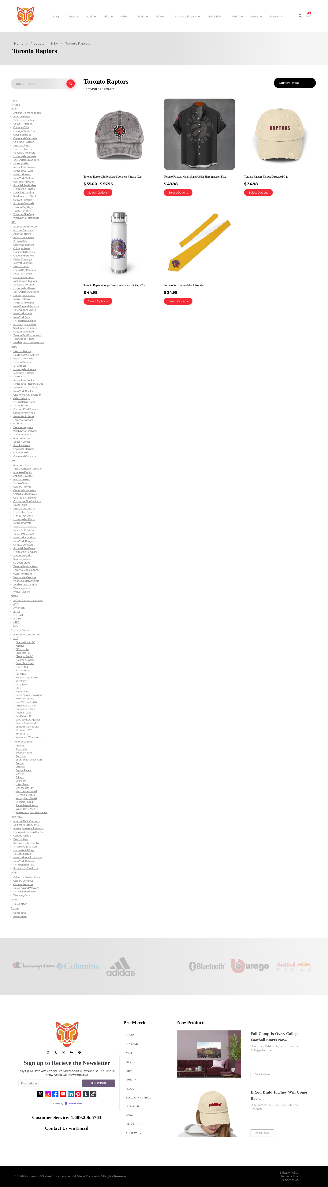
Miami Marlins (21, 163)
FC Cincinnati (23, 670)
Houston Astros (22, 149)
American (18, 607)
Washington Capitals (25, 584)
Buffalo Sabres (22, 483)
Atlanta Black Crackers (26, 821)
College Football (261, 1050)
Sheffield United (24, 801)
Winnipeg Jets (21, 588)
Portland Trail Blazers (25, 409)
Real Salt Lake (23, 712)
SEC (15, 625)
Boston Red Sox (22, 123)
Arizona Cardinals (23, 230)
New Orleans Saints (24, 309)
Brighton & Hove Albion (29, 759)
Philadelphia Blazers (25, 891)
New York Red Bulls (26, 702)
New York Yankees (24, 178)
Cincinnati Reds (22, 134)
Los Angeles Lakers (24, 369)
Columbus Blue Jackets (27, 501)
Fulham (20, 777)
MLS (15, 638)
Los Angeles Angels (24, 156)
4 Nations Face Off (24, 465)
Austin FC (21, 645)
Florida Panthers (23, 515)
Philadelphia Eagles (24, 320)
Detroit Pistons (22, 351)
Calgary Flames (22, 486)
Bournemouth (24, 752)
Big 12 (16, 611)
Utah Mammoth (22, 573)
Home (19, 43)
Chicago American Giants (28, 832)
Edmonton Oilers (23, 512)
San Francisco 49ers (25, 328)
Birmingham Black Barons (28, 828)
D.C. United (22, 667)
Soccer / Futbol (20, 630)
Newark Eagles (22, 853)
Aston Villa (21, 749)
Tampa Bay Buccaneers (27, 335)
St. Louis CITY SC (25, 730)
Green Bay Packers (24, 270)
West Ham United (25, 809)
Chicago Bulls (21, 452)
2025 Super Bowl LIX (25, 226)
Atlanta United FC (25, 642)
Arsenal (20, 745)
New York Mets (22, 174)
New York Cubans (23, 861)
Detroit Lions (21, 266)
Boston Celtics (22, 441)
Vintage (15, 104)
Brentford (21, 756)
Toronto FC (22, 733)
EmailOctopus (75, 1104)
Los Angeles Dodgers (26, 159)
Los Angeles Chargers (26, 291)
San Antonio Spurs (23, 416)
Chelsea (20, 766)
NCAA (14, 595)
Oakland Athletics (23, 181)
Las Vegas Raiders (24, 295)
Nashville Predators (24, 530)
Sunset (15, 908)
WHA (14, 872)
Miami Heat (20, 376)
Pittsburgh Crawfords (25, 868)
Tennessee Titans (23, 338)
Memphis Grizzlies (24, 373)
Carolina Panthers (23, 244)
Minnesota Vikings (24, 302)
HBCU (16, 622)
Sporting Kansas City (27, 726)
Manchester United (26, 791)
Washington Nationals (26, 217)
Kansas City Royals (24, 152)
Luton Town (22, 784)
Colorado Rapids (25, 660)
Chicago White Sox (24, 131)
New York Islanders (24, 537)
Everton (20, 773)
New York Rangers (24, 541)
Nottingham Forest (26, 798)
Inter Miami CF (23, 681)
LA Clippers (19, 365)
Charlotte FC (22, 653)
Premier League (23, 741)
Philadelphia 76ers (24, 402)
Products (37, 43)
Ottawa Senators (23, 544)
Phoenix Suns (21, 405)
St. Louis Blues (21, 562)
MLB (14, 108)
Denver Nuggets (23, 427)
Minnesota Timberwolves (28, 383)
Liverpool (21, 780)
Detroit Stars (20, 839)
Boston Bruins (21, 479)
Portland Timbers (25, 709)
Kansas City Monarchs (26, 843)
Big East (18, 615)
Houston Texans (22, 273)
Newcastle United (25, 794)
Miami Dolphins (22, 299)
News (14, 899)
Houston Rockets (23, 358)
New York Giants (22, 313)
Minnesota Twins (23, 170)
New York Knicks (23, 391)
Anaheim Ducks (22, 472)
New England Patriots (26, 306)
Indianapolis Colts (23, 277)
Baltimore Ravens (23, 237)
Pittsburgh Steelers (24, 324)
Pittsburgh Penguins (25, 551)
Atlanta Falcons (22, 233)
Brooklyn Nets (21, 445)
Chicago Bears (21, 248)
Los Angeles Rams (24, 288)
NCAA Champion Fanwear (28, 600)
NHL (13, 460)
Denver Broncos (23, 262)
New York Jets (21, 317)
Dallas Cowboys (22, 259)
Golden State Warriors (26, 355)
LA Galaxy (21, 684)
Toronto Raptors (23, 420)
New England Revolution (29, 695)
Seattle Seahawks (24, 331)
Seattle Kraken (22, 559)
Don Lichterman (290, 1046)
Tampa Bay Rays (23, 207)
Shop (14, 100)
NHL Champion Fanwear (27, 468)
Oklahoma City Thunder (27, 394)
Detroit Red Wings (24, 508)
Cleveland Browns (23, 255)
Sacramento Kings (24, 412)
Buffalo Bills (20, 241)
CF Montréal (22, 649)
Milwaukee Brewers (24, 167)
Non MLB (16, 816)
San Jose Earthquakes (28, 719)
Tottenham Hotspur (27, 805)
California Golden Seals (26, 877)
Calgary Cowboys (23, 880)
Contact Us (19, 912)
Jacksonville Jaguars (25, 281)
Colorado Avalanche (25, 497)
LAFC (18, 688)
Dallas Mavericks (23, 434)
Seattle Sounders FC (27, 723)
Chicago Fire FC (24, 656)
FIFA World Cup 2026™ (26, 634)
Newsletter (20, 903)
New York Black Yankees (27, 857)
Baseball (256, 1109)
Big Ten (17, 618)
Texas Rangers (22, 210)
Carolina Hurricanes (24, 490)
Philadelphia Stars (23, 864)
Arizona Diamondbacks (27, 112)
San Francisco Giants (25, 196)
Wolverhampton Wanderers (31, 812)
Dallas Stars (20, 504)
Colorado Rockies (23, 141)
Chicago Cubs (21, 127)
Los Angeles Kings (24, 519)
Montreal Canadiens (25, 526)
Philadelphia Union (26, 705)
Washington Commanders (28, 342)
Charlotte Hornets (24, 449)
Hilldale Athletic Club (25, 846)
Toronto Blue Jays (23, 214)
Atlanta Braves (21, 116)
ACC (15, 604)
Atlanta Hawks (21, 438)
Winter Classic (21, 591)
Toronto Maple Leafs (25, 569)
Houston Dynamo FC (27, 677)
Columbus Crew (25, 663)
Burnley (20, 763)
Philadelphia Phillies (24, 185)
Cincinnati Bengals (24, 252)
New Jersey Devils (23, 533)
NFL (13, 222)
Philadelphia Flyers (24, 548)
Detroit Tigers (21, 145)
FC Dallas (21, 674)
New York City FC (25, 698)
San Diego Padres (24, 192)
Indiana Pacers (22, 362)
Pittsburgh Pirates (24, 188)
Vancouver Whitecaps (28, 737)
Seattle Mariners (23, 199)
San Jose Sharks (22, 555)
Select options (98, 192)
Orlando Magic (21, 398)
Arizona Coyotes (23, 475)
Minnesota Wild (22, 522)
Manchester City (25, 787)
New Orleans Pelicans (26, 387)
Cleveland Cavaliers (24, 456)
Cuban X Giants (22, 835)
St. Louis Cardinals (23, 203)
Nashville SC (22, 691)
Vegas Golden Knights (26, 580)
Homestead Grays (24, 850)
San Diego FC (23, 716)
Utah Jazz (19, 423)
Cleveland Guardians (25, 138)
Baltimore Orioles (23, 120)
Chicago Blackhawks (25, 493)
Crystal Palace (24, 770)
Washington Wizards (25, 431)
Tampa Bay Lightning (25, 566)
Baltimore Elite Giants (26, 824)
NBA (54, 43)
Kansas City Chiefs (24, 284)
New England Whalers (26, 888)
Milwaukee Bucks (23, 380)
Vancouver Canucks (24, 577)
